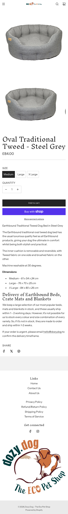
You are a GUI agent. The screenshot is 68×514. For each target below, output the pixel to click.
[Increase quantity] (17, 189)
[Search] (57, 3)
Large (21, 174)
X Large (32, 174)
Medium (8, 174)
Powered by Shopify (34, 510)
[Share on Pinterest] (18, 352)
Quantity (8, 182)
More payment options (34, 219)
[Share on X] (11, 352)
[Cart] (64, 3)
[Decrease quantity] (6, 189)
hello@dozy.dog (52, 331)
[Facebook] (30, 431)
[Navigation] (3, 3)
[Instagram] (37, 431)
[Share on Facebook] (3, 352)
